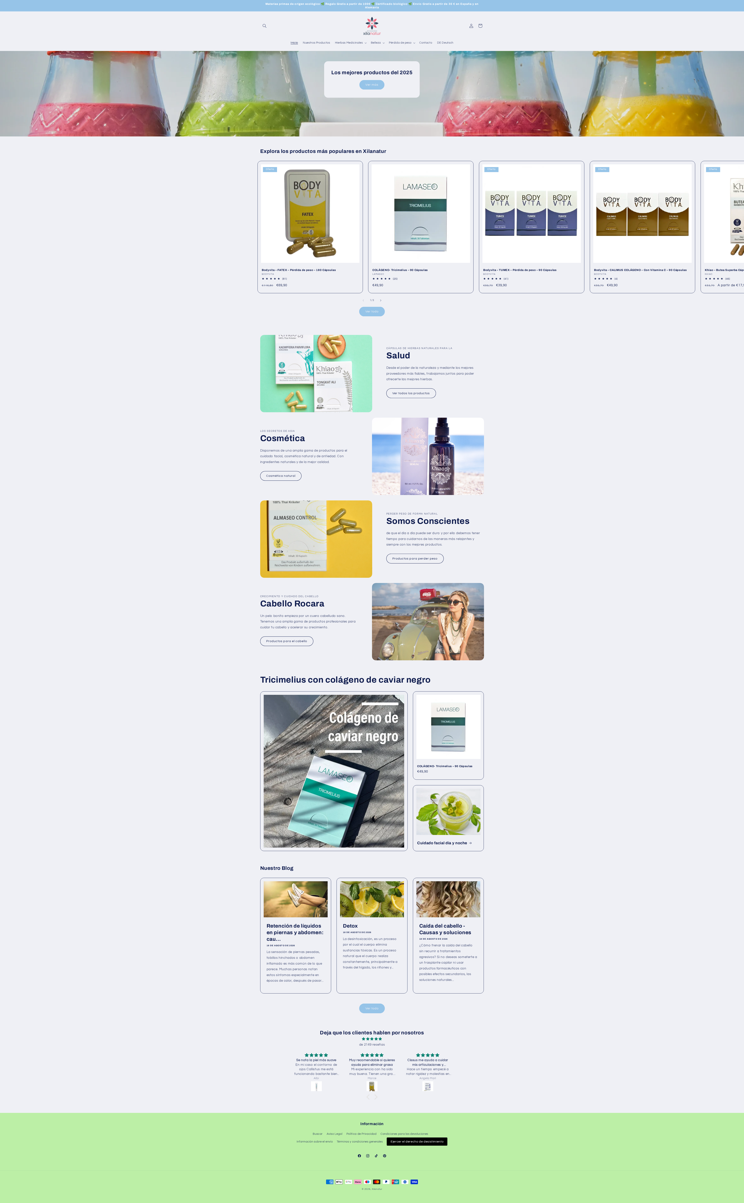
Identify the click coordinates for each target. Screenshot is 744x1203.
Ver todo (372, 311)
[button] (264, 25)
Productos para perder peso (414, 558)
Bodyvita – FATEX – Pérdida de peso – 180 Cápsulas (299, 270)
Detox (350, 926)
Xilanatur (377, 1189)
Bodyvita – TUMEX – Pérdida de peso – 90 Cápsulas (520, 270)
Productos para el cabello (286, 641)
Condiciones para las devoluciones (404, 1133)
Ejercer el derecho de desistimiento (417, 1141)
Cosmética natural (280, 475)
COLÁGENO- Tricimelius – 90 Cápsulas (400, 270)
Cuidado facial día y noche (442, 843)
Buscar (318, 1133)
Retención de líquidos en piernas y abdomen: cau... (295, 932)
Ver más (372, 84)
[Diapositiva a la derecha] (380, 300)
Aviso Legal (335, 1133)
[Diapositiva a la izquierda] (363, 300)
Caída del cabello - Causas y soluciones (445, 929)
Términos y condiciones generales (360, 1141)
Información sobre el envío (315, 1141)
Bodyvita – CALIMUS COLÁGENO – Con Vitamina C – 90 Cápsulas (640, 270)
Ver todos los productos (411, 393)
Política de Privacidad (361, 1133)
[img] (372, 1039)
